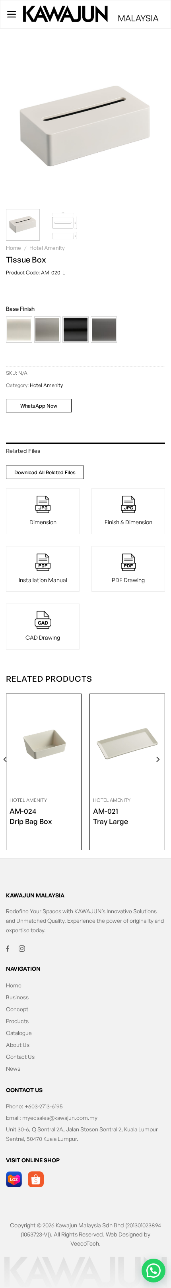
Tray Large (110, 816)
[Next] (152, 124)
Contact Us (20, 1056)
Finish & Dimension (128, 521)
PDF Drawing (128, 579)
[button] (19, 329)
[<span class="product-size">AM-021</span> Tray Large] (127, 743)
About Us (17, 1044)
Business (17, 997)
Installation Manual (43, 579)
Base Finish (20, 309)
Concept (17, 1009)
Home (13, 247)
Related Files (23, 450)
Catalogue (19, 1032)
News (13, 1068)
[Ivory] (19, 329)
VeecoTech (84, 1243)
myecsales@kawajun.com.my (59, 1117)
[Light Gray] (47, 329)
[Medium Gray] (104, 329)
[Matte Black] (75, 329)
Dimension (42, 521)
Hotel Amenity (47, 247)
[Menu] (11, 14)
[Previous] (19, 124)
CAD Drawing (42, 637)
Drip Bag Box (31, 816)
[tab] (85, 451)
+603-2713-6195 (44, 1106)
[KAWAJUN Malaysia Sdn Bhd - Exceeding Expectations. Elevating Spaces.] (91, 14)
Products (17, 1021)
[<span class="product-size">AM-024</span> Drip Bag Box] (43, 743)
